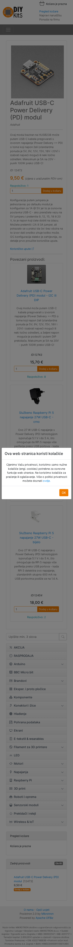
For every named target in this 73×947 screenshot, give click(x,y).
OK (64, 493)
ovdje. (46, 480)
